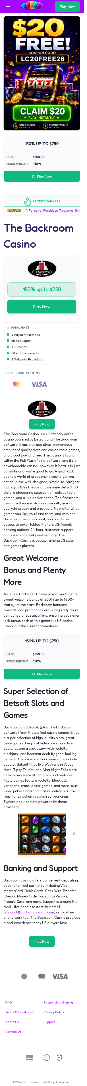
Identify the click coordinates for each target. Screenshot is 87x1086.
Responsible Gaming (58, 1002)
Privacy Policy (54, 1012)
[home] (33, 9)
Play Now (67, 6)
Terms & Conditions (19, 1012)
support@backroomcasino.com (29, 912)
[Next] (73, 834)
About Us (12, 1022)
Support (49, 1022)
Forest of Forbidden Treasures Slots (49, 210)
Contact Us (13, 1031)
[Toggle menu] (8, 6)
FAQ (8, 1002)
